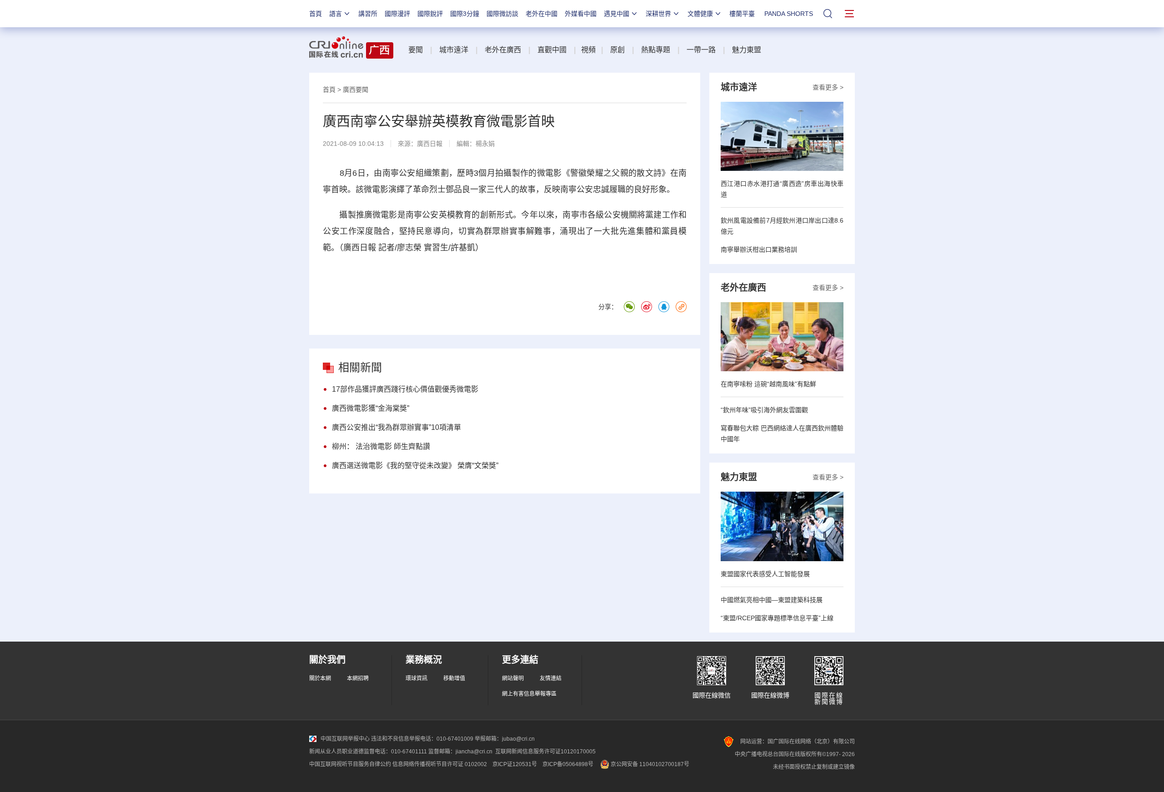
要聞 (415, 50)
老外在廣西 (503, 50)
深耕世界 (658, 13)
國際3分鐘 (464, 13)
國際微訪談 (502, 13)
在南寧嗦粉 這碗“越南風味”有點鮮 (768, 384)
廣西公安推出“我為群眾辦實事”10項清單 (396, 427)
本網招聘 (358, 678)
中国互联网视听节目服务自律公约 (350, 764)
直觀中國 (552, 50)
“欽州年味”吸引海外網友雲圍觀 (764, 409)
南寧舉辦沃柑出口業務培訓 (759, 249)
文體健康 (700, 13)
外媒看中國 (581, 13)
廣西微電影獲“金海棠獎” (370, 408)
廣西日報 (429, 143)
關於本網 (320, 678)
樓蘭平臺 (742, 13)
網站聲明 (513, 678)
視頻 (588, 50)
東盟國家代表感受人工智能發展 (765, 574)
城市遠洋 (453, 50)
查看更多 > (828, 87)
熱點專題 (655, 50)
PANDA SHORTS (788, 13)
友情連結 (551, 678)
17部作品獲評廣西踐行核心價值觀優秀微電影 (405, 389)
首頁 (315, 13)
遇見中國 (616, 13)
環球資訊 (416, 678)
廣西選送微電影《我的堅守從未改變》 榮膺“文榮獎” (415, 465)
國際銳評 (430, 13)
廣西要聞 (355, 89)
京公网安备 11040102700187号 (649, 764)
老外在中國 (541, 13)
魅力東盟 (746, 50)
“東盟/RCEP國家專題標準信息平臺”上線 (777, 618)
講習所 (367, 13)
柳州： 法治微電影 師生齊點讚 (381, 446)
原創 (617, 50)
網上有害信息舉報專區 (529, 694)
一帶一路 (701, 50)
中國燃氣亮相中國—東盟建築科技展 (772, 599)
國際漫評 (397, 13)
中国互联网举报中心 (345, 739)
